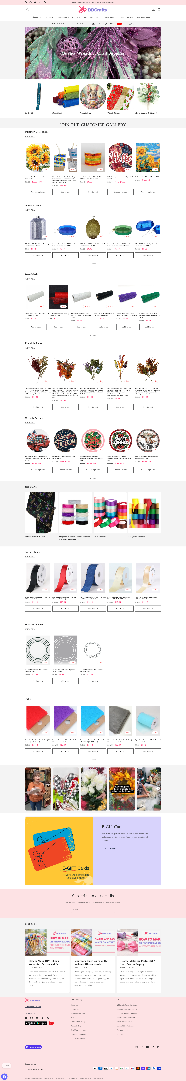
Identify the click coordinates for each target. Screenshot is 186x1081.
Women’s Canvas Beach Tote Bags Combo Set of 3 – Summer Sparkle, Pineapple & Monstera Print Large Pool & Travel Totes (64, 179)
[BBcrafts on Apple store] (30, 1024)
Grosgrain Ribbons (136, 537)
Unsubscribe (30, 1013)
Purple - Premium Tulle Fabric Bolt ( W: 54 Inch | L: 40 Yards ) (64, 741)
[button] (27, 9)
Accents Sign (85, 113)
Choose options (38, 192)
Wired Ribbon (113, 113)
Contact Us (75, 1009)
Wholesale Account (81, 24)
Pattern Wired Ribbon (35, 537)
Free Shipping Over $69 (104, 24)
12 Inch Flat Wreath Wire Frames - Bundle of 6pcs (91, 670)
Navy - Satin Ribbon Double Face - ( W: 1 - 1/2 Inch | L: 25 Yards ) (93, 598)
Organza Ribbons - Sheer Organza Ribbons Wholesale (74, 538)
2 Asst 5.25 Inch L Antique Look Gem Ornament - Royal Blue (147, 245)
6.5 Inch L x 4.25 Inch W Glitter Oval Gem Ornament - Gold (92, 245)
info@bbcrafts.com (33, 1006)
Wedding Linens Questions (127, 1009)
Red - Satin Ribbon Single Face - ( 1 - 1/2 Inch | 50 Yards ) (64, 598)
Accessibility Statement (125, 1026)
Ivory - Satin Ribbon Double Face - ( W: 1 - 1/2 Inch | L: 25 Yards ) (119, 598)
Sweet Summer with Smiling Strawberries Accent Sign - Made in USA (91, 458)
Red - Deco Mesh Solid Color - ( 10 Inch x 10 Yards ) (58, 314)
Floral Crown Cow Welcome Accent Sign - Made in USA (146, 457)
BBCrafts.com (35, 1078)
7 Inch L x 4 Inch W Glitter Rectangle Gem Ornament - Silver (37, 245)
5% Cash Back (61, 24)
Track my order (122, 1030)
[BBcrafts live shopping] (51, 1024)
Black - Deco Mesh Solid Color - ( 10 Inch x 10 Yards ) (104, 314)
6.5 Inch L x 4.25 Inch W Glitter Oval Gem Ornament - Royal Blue (64, 245)
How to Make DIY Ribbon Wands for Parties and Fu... (45, 963)
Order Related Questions (126, 1018)
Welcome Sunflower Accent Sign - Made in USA (36, 177)
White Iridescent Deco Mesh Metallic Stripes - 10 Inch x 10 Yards (81, 315)
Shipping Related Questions (127, 1013)
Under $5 (29, 113)
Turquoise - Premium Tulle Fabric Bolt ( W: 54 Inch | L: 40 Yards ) (93, 741)
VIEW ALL (30, 210)
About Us (74, 1005)
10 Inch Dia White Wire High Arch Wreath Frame (63, 670)
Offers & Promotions (78, 1034)
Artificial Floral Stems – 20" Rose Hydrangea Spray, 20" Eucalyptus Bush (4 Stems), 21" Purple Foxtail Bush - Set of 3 (91, 391)
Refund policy (60, 1078)
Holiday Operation (78, 1038)
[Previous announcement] (66, 2)
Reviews (120, 1034)
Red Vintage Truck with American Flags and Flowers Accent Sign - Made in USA (37, 458)
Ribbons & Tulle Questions (127, 1005)
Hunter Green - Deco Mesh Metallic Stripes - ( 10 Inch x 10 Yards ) (149, 315)
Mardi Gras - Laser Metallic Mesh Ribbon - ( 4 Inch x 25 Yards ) (91, 177)
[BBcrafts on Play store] (41, 1024)
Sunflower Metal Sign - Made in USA (147, 177)
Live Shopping (128, 24)
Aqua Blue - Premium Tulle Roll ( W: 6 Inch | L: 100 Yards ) (148, 741)
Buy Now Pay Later (78, 1030)
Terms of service (85, 1078)
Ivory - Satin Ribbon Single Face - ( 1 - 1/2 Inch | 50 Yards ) (147, 598)
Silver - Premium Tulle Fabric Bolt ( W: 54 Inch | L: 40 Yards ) (119, 741)
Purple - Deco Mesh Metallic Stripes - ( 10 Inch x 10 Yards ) (126, 314)
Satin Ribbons (100, 537)
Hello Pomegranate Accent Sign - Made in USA (120, 177)
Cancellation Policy (78, 1022)
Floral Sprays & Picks (145, 113)
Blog (72, 1018)
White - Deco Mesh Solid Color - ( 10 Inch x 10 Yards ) (35, 314)
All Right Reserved (46, 1078)
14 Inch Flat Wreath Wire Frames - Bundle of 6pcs (37, 670)
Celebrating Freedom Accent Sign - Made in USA (64, 457)
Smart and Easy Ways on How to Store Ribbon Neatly (92, 963)
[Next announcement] (119, 2)
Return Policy (76, 1026)
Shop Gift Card (112, 849)
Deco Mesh (57, 113)
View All (30, 136)
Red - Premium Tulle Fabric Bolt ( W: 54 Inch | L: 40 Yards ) (37, 741)
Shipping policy (99, 1078)
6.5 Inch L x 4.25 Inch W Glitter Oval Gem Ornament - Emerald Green (119, 245)
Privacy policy (73, 1078)
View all (93, 264)
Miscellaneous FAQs (124, 1022)
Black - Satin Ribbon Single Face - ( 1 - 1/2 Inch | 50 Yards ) (38, 598)
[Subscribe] (112, 910)
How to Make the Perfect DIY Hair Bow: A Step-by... (137, 963)
